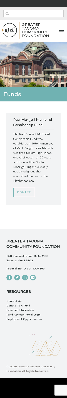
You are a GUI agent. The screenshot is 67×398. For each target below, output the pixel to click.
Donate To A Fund (18, 306)
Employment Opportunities (24, 319)
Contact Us (13, 301)
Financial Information (20, 310)
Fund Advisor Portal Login (23, 315)
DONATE (24, 192)
